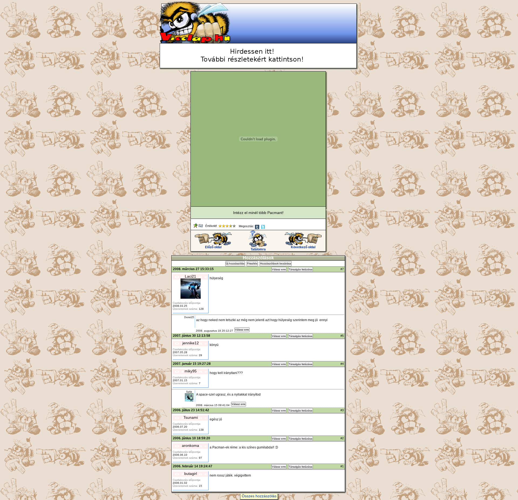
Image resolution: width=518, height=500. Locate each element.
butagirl (190, 473)
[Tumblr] (257, 228)
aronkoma (190, 445)
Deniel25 (189, 317)
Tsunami (190, 417)
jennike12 (190, 343)
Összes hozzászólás (259, 496)
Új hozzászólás (235, 263)
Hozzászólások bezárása (275, 263)
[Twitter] (263, 228)
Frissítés (252, 263)
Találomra (258, 249)
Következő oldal (303, 247)
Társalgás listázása (300, 269)
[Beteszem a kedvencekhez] (196, 226)
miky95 (191, 371)
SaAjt (189, 391)
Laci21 (190, 276)
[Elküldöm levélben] (201, 226)
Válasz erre (279, 269)
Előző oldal (213, 247)
